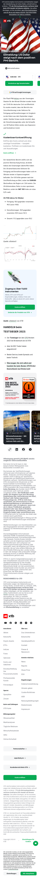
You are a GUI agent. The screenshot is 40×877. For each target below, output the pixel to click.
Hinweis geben (27, 688)
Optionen (6, 658)
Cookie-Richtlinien (28, 692)
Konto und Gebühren (7, 663)
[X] (30, 449)
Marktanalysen (9, 722)
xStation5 (12, 321)
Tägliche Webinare (10, 726)
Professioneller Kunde (9, 679)
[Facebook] (23, 449)
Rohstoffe (7, 637)
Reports (24, 666)
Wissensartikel (9, 718)
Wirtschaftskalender (11, 731)
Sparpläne (7, 694)
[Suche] (29, 20)
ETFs (5, 645)
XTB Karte (7, 708)
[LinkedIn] (16, 449)
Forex (5, 653)
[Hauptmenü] (35, 20)
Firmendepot (8, 685)
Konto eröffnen (20, 307)
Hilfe (5, 735)
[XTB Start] (6, 21)
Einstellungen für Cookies (28, 840)
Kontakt (24, 645)
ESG (23, 674)
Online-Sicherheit (9, 739)
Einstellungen (11, 873)
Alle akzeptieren (28, 873)
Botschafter (25, 637)
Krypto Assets (8, 641)
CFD (26, 338)
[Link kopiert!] (9, 449)
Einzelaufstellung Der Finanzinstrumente (10, 671)
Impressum (25, 709)
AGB (23, 696)
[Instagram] (26, 623)
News (23, 661)
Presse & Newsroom (25, 650)
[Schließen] (20, 17)
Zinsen (6, 699)
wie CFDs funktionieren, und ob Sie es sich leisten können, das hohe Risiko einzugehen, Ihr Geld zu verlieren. (20, 12)
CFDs (5, 593)
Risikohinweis (26, 705)
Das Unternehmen (28, 632)
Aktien (5, 632)
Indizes (16, 98)
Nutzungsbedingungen (30, 701)
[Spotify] (31, 623)
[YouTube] (5, 623)
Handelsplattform (28, 641)
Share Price (25, 670)
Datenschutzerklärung (29, 684)
